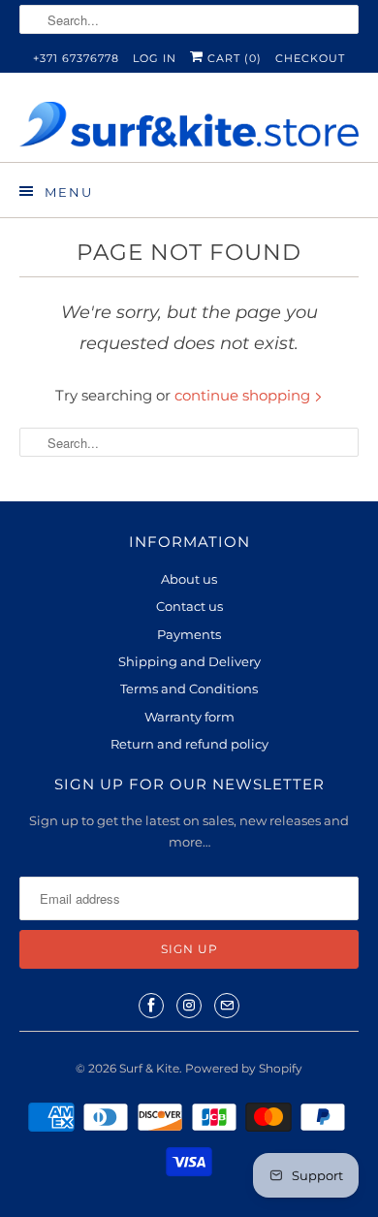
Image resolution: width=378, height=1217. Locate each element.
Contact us (189, 606)
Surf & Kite (149, 1068)
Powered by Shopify (243, 1068)
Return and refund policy (189, 744)
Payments (189, 634)
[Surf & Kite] (189, 124)
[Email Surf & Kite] (226, 1005)
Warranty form (189, 716)
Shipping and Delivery (189, 661)
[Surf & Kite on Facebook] (151, 1005)
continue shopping (244, 395)
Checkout (310, 58)
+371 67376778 (76, 58)
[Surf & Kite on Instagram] (189, 1005)
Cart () (233, 58)
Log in (154, 58)
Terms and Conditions (189, 688)
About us (189, 579)
